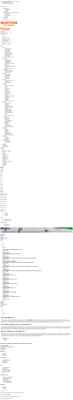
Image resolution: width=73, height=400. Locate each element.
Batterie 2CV (7, 117)
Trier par (2, 236)
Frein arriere (7, 78)
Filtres (6, 64)
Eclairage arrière (8, 121)
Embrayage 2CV (8, 72)
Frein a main (7, 76)
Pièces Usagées (8, 141)
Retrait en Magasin (6, 369)
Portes (6, 87)
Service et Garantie (6, 371)
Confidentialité (5, 362)
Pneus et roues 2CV (8, 54)
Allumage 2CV (8, 61)
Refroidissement (8, 60)
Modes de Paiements (6, 367)
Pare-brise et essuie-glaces (9, 95)
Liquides (6, 129)
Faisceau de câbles (8, 125)
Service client (5, 19)
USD (6, 18)
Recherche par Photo (6, 39)
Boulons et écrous (8, 133)
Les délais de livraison (7, 370)
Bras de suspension (8, 52)
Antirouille (7, 130)
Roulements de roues (9, 53)
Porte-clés (7, 136)
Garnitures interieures (9, 112)
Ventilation (7, 105)
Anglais (6, 11)
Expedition (5, 368)
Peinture (6, 131)
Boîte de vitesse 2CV (9, 70)
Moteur (6, 67)
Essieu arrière (7, 51)
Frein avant (7, 77)
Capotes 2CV (7, 90)
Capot (6, 86)
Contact (4, 363)
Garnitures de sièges (8, 110)
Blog (4, 42)
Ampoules (7, 122)
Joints (6, 59)
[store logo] (8, 26)
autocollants (8, 317)
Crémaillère (7, 81)
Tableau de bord (8, 103)
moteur (43, 334)
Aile (6, 84)
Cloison (6, 94)
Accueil (4, 144)
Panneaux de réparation (9, 85)
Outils (6, 128)
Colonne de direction (9, 80)
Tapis (6, 113)
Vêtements (7, 139)
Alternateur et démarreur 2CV (10, 66)
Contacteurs (7, 118)
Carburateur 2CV (8, 62)
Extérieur (4, 145)
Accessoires (7, 124)
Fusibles (6, 123)
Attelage (6, 99)
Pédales (6, 108)
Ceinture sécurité (8, 111)
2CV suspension (8, 49)
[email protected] (9, 382)
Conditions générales (6, 359)
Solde (4, 38)
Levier (6, 114)
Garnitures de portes (8, 106)
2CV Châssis (7, 55)
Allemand (7, 10)
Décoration (7, 100)
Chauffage (7, 104)
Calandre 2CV (7, 93)
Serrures (6, 89)
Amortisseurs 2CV (8, 48)
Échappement (7, 65)
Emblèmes (7, 96)
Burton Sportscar (6, 40)
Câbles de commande (9, 107)
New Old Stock (8, 142)
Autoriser (8, 394)
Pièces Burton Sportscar (7, 43)
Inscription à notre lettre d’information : (7, 346)
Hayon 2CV (7, 91)
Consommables (8, 132)
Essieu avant (7, 50)
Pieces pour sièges (8, 109)
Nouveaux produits (6, 37)
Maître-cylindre (8, 74)
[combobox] (5, 32)
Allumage (5, 339)
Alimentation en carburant (9, 63)
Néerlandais (7, 9)
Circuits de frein (8, 75)
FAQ (4, 372)
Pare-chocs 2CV (8, 92)
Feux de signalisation (9, 120)
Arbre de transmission (9, 71)
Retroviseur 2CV (8, 88)
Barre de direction (8, 82)
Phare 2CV (7, 119)
